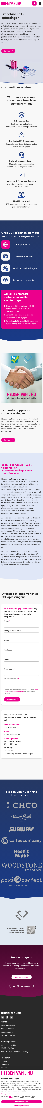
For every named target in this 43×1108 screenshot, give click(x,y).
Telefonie (5, 1064)
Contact (7, 51)
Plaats (6, 659)
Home (3, 87)
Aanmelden (11, 699)
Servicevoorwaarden (18, 691)
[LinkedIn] (2, 1017)
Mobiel (4, 1067)
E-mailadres (9, 669)
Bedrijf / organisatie (12, 630)
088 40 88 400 (10, 727)
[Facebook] (7, 1017)
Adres (6, 640)
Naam (6, 621)
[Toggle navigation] (40, 3)
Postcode (8, 650)
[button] (21, 244)
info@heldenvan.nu (12, 734)
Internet (4, 1061)
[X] (11, 1017)
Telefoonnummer (11, 679)
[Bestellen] (34, 3)
